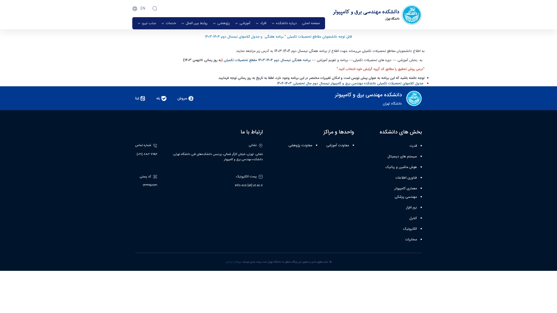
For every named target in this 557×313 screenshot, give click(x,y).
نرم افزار (411, 208)
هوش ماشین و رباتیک (401, 167)
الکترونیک (410, 229)
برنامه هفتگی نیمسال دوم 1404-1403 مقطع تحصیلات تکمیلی (267, 60)
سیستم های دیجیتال (402, 157)
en (142, 9)
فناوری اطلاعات (406, 178)
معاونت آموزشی (337, 145)
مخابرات (411, 240)
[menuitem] (311, 23)
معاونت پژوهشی (300, 145)
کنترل (413, 218)
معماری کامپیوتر (405, 188)
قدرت (413, 146)
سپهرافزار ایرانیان (233, 262)
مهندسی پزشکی (406, 197)
